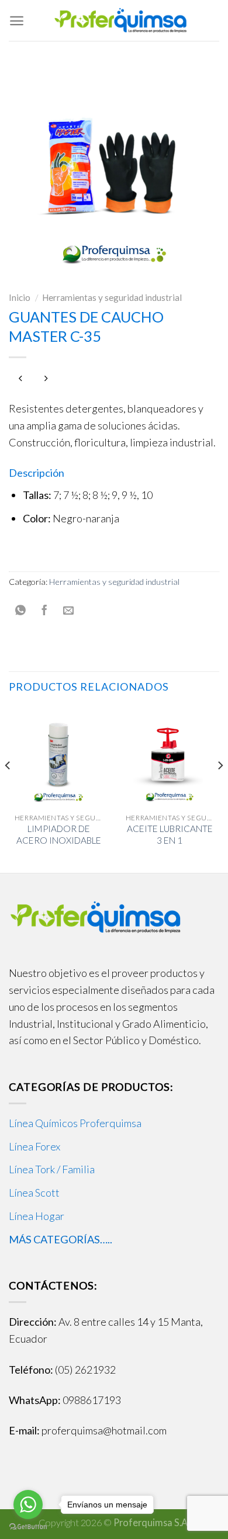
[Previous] (8, 788)
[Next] (220, 788)
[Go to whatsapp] (28, 1504)
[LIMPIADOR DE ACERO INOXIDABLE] (58, 756)
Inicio (19, 297)
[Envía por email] (68, 610)
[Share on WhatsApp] (21, 610)
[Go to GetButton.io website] (28, 1527)
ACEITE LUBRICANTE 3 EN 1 (170, 834)
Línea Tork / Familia (52, 1169)
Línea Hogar (36, 1215)
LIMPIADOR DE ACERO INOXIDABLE (58, 834)
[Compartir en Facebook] (45, 610)
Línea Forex (34, 1146)
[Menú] (17, 20)
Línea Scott (34, 1192)
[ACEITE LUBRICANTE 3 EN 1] (169, 756)
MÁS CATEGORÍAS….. (60, 1239)
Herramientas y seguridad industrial (112, 297)
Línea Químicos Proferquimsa (75, 1123)
